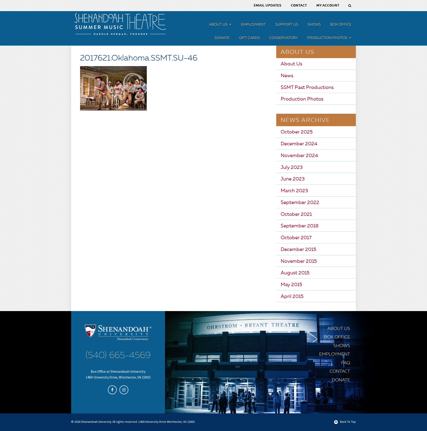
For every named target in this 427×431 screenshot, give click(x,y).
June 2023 (293, 179)
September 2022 (300, 202)
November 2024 (299, 155)
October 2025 (297, 132)
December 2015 (298, 249)
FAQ (345, 363)
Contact (340, 371)
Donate (341, 380)
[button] (230, 25)
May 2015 (291, 284)
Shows (341, 346)
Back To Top (348, 422)
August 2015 (295, 273)
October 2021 (296, 214)
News (287, 75)
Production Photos (302, 99)
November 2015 (299, 261)
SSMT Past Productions (307, 87)
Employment (334, 354)
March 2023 (294, 190)
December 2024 (299, 144)
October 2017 (296, 237)
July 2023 (292, 167)
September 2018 (299, 226)
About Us (291, 64)
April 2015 (292, 296)
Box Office (337, 337)
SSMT (120, 24)
